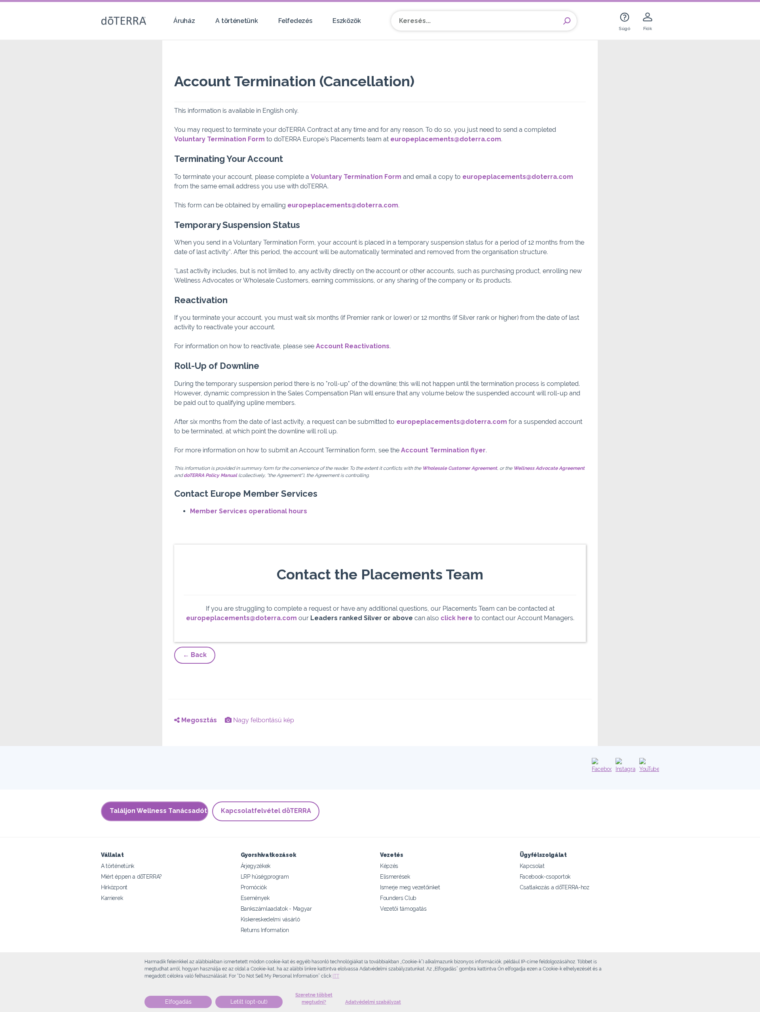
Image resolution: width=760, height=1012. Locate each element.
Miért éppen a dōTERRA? (131, 876)
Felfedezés (295, 21)
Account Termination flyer (443, 450)
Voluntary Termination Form (219, 139)
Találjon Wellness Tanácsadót (158, 811)
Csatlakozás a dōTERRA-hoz (554, 887)
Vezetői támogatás (403, 908)
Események (255, 897)
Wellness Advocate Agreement (549, 468)
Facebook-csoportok (545, 876)
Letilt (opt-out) (249, 1002)
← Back (195, 655)
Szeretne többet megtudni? (313, 998)
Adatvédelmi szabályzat (373, 1002)
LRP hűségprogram (265, 876)
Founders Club (398, 897)
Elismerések (395, 876)
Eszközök (346, 21)
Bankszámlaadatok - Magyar (276, 908)
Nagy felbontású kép (263, 720)
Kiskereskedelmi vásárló (270, 919)
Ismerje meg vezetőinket (410, 887)
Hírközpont (114, 887)
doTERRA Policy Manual (210, 475)
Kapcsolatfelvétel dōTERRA (266, 811)
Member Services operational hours (248, 511)
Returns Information (265, 930)
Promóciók (254, 887)
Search (567, 21)
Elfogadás (178, 1002)
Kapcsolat (532, 865)
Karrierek (112, 897)
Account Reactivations (353, 346)
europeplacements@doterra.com (445, 139)
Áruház (184, 21)
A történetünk (236, 21)
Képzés (389, 865)
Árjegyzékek (256, 865)
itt (335, 976)
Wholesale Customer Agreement (459, 468)
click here (457, 618)
